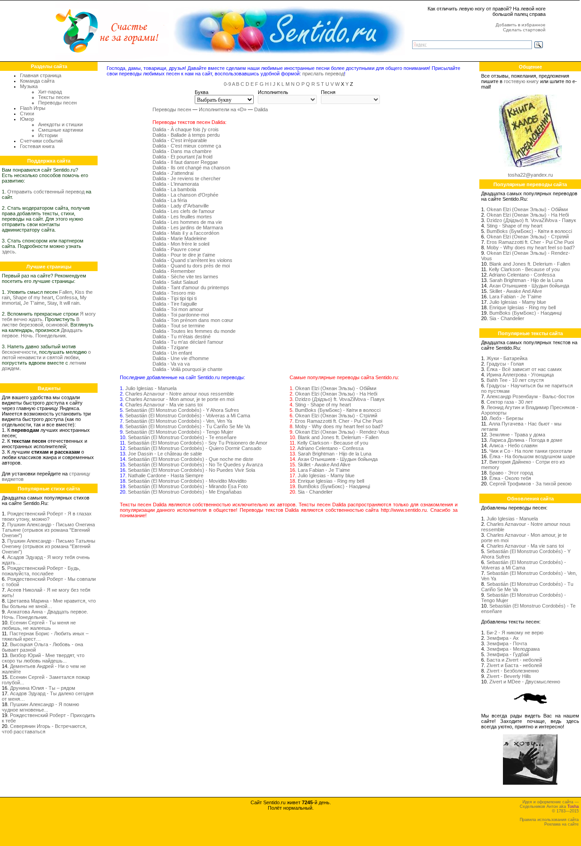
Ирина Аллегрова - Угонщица (520, 374)
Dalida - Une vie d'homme (181, 358)
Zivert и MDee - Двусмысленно (524, 681)
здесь (8, 251)
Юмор (27, 119)
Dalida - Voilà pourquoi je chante (187, 369)
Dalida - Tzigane (170, 347)
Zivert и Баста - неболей (514, 665)
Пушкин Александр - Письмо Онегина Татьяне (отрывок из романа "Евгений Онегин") (48, 530)
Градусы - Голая (505, 363)
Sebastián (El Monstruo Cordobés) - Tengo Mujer (179, 432)
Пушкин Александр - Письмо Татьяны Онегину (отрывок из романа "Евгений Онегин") (48, 546)
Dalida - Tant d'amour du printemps (191, 287)
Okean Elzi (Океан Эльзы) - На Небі (336, 393)
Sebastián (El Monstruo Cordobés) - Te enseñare (182, 437)
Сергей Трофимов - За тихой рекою (530, 483)
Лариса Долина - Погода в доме (525, 440)
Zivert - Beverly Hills (509, 676)
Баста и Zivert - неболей (514, 660)
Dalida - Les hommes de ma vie (187, 222)
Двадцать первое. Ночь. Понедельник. (42, 332)
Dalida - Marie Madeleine (180, 238)
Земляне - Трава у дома (517, 434)
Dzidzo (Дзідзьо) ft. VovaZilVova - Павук (339, 399)
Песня (328, 92)
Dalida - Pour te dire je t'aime (184, 254)
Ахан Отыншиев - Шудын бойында (338, 459)
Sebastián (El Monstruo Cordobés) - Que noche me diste (190, 459)
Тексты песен (53, 97)
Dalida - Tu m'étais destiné (182, 336)
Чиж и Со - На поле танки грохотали (530, 451)
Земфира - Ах (503, 638)
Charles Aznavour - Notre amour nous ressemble (179, 393)
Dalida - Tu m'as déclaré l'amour (188, 342)
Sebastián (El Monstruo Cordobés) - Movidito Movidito (187, 481)
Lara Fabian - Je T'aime (324, 470)
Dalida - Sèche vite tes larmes (185, 276)
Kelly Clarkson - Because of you (332, 442)
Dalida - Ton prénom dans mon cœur (193, 320)
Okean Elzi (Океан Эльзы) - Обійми (335, 388)
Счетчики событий (41, 140)
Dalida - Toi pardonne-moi (181, 314)
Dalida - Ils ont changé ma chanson (191, 167)
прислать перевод (323, 73)
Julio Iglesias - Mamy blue (326, 475)
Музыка (29, 86)
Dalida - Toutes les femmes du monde (194, 331)
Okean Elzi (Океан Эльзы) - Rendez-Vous (342, 432)
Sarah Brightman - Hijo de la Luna (334, 453)
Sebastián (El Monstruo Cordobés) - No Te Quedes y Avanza (195, 464)
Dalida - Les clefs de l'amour (184, 211)
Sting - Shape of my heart (323, 404)
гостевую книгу (521, 81)
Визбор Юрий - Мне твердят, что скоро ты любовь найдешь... (43, 658)
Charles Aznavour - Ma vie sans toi (163, 404)
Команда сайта (37, 81)
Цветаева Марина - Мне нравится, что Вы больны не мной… (49, 603)
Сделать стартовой (524, 29)
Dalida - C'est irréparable (180, 140)
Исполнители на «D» (222, 109)
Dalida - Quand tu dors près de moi (191, 265)
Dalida (261, 109)
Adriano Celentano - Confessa (330, 448)
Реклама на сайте (561, 824)
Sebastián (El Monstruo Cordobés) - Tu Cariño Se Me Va (187, 426)
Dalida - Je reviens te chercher (187, 178)
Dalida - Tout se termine (179, 325)
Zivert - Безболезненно (513, 670)
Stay (52, 303)
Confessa (66, 297)
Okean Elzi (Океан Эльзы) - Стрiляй (336, 415)
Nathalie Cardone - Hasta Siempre (165, 475)
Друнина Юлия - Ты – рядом (42, 688)
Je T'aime (33, 303)
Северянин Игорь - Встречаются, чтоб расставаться (44, 728)
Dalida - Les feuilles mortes (182, 216)
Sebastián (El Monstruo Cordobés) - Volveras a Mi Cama (187, 415)
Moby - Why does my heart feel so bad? (339, 426)
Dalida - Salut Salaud (175, 282)
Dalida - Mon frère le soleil (181, 244)
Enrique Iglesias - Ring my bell (331, 481)
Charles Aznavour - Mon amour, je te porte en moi (179, 399)
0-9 (227, 84)
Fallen (65, 292)
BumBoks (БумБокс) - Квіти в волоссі (337, 410)
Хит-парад (50, 91)
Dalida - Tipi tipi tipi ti (175, 298)
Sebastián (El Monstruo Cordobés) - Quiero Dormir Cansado (194, 448)
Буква (201, 92)
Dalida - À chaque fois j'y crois (186, 129)
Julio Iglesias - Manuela (151, 388)
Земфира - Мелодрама (513, 649)
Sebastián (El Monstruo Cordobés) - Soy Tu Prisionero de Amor (197, 442)
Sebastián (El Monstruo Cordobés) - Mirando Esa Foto (188, 486)
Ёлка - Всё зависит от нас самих (524, 369)
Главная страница (40, 75)
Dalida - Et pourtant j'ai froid (182, 156)
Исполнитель (273, 92)
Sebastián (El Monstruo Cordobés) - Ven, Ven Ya (178, 421)
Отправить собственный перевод (45, 191)
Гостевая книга (37, 146)
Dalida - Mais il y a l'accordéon (186, 233)
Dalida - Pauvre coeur (177, 249)
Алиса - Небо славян (513, 445)
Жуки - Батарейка (507, 358)
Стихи (27, 113)
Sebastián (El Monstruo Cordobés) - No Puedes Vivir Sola (191, 470)
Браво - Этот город (511, 472)
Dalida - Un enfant (172, 353)
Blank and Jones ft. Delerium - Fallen (338, 437)
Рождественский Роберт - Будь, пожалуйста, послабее (41, 570)
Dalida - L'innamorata (176, 184)
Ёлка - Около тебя (510, 478)
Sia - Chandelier (315, 492)
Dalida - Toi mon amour (178, 309)
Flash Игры (32, 108)
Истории (48, 135)
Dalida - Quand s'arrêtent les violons (192, 260)
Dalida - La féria (170, 200)
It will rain (69, 303)
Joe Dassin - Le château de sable (165, 453)
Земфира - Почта (507, 643)
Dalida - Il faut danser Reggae (185, 162)
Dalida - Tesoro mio (174, 293)
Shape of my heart (33, 297)
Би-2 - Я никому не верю (515, 632)
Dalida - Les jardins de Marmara (188, 227)
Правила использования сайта (549, 819)
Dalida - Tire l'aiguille (175, 304)
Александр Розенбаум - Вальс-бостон (530, 396)
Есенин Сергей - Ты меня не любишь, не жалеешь (39, 625)
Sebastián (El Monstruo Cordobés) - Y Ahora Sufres (182, 410)
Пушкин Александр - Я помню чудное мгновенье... (40, 707)
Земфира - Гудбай (508, 654)
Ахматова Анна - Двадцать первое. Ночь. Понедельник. (45, 614)
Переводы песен (57, 102)
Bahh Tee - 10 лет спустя (515, 380)
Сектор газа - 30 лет (510, 402)
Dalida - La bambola (174, 189)
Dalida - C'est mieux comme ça (187, 145)
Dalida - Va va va (171, 363)
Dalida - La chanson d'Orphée (185, 195)
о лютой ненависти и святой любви (46, 354)
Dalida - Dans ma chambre (182, 151)
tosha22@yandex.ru (530, 175)
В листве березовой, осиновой (40, 322)
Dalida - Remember (174, 271)
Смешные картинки (60, 130)
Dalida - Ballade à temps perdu (186, 135)
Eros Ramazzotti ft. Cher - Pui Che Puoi (338, 421)
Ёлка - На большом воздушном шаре (532, 456)
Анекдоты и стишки (60, 124)
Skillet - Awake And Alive (324, 464)
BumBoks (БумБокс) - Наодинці (334, 486)
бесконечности (19, 352)
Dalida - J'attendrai (173, 173)
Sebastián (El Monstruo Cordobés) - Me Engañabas (185, 492)
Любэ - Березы (506, 418)
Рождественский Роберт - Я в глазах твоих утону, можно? (47, 516)
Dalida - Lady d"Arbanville (181, 205)
